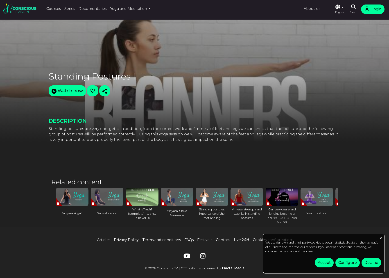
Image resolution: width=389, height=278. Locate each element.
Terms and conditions (161, 240)
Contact (223, 240)
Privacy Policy (126, 240)
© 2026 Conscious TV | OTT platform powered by (194, 268)
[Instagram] (202, 257)
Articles (103, 240)
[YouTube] (186, 257)
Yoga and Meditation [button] (129, 9)
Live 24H (241, 240)
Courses (53, 9)
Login (377, 9)
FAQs (189, 240)
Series (69, 9)
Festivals (204, 240)
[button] (339, 9)
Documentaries (92, 9)
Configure (347, 262)
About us (312, 9)
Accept (324, 262)
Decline (371, 262)
